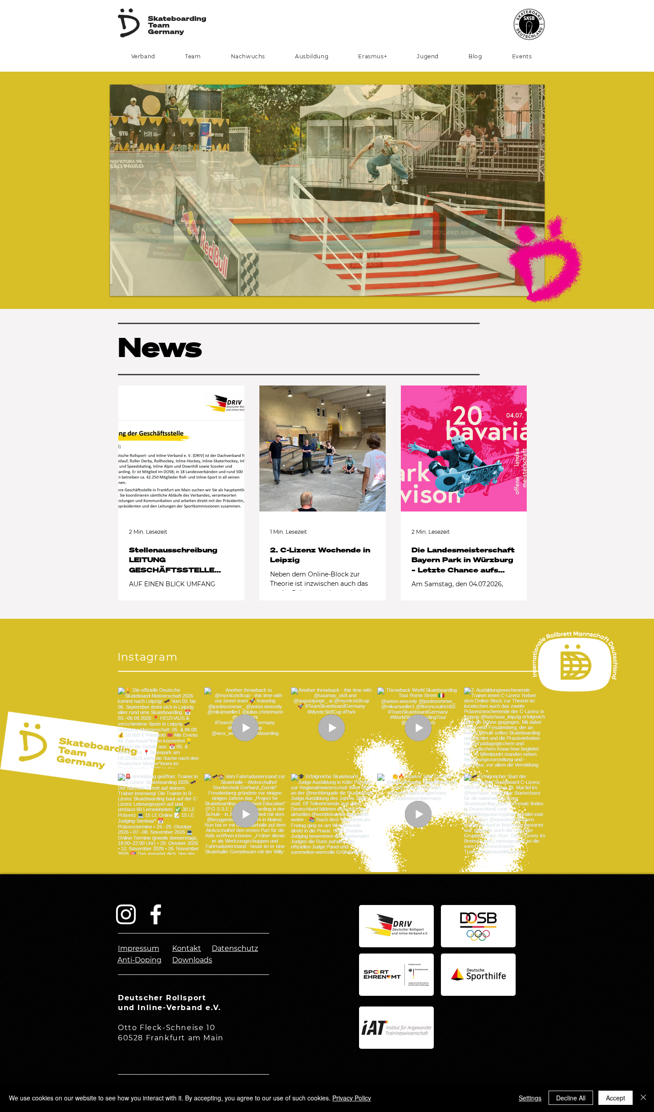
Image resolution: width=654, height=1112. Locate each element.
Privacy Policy (351, 1097)
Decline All (570, 1097)
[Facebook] (155, 914)
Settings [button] (530, 1097)
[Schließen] (643, 1098)
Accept (615, 1097)
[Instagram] (126, 914)
